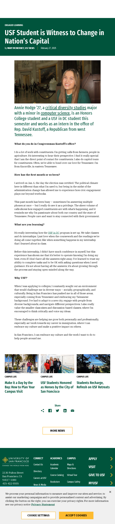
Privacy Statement (43, 504)
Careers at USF (40, 478)
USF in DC (53, 232)
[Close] (110, 492)
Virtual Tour (72, 475)
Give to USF (97, 475)
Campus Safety (73, 481)
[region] (57, 505)
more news (57, 430)
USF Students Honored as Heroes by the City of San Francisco (57, 387)
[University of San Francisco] (15, 462)
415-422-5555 (10, 483)
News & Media (40, 484)
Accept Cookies (76, 515)
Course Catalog (57, 475)
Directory (38, 471)
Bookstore (55, 481)
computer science (55, 113)
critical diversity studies (65, 107)
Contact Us (38, 464)
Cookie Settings (38, 515)
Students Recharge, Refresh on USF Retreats (93, 385)
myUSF (93, 483)
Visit (92, 467)
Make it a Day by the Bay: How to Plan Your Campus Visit (20, 387)
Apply (93, 459)
